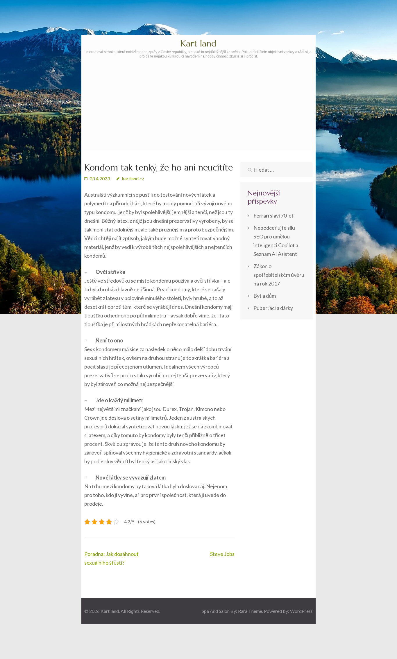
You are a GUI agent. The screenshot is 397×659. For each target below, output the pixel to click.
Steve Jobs (222, 554)
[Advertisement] (198, 121)
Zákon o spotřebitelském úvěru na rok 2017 (278, 275)
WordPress (301, 611)
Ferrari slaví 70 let (273, 215)
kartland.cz (133, 178)
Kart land (198, 43)
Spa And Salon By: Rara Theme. (233, 611)
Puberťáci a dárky (273, 308)
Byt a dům (264, 295)
